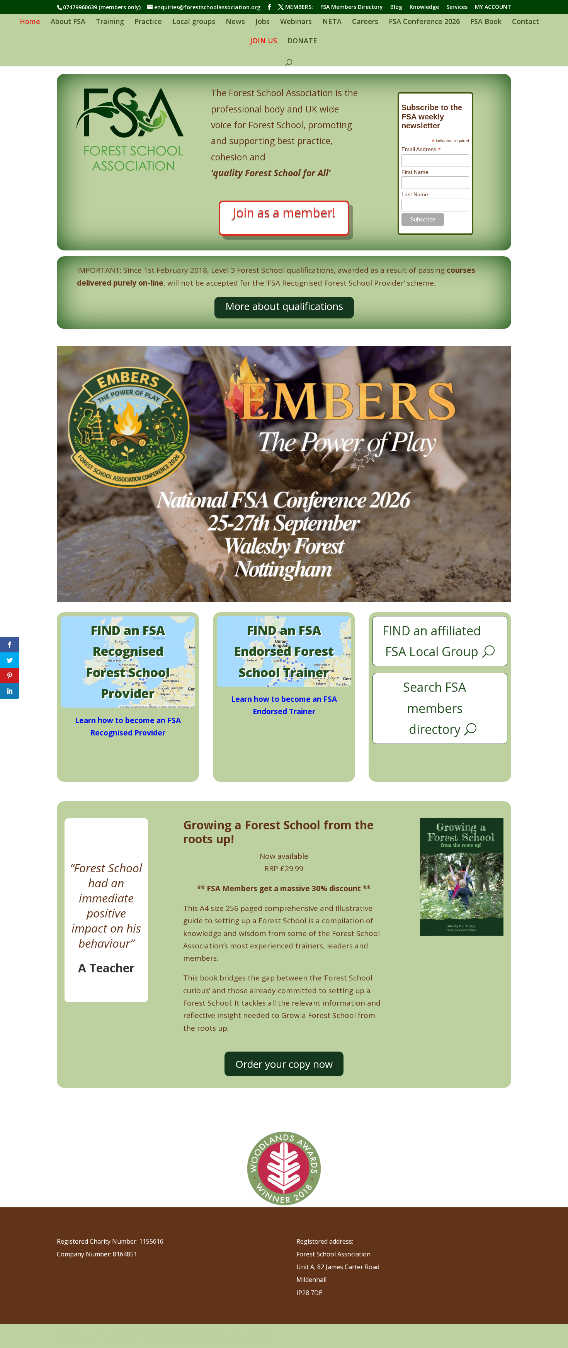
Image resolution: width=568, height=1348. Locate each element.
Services (457, 7)
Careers (365, 22)
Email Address (421, 149)
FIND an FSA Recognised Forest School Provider (128, 661)
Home (30, 22)
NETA (332, 22)
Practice (148, 22)
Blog (396, 7)
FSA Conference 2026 (424, 22)
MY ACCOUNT (493, 7)
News (235, 22)
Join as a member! (284, 212)
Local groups (193, 22)
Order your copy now (284, 1064)
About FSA (68, 22)
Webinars (296, 22)
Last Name (414, 194)
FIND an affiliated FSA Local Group (432, 641)
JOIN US (263, 41)
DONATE (302, 41)
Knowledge (424, 7)
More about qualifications (284, 306)
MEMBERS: (299, 7)
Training (110, 22)
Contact (525, 22)
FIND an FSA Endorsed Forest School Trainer (284, 651)
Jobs (262, 22)
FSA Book (486, 22)
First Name (415, 172)
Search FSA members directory (434, 708)
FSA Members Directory (351, 7)
